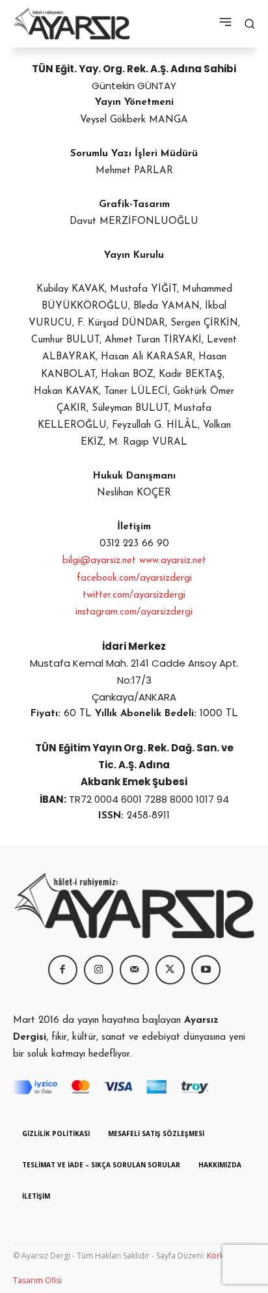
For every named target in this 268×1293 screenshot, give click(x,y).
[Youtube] (206, 969)
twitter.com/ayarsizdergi (134, 595)
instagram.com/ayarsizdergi (134, 612)
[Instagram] (98, 969)
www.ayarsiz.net (172, 561)
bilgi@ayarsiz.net (99, 561)
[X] (170, 969)
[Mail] (134, 969)
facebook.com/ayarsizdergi (134, 578)
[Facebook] (62, 969)
